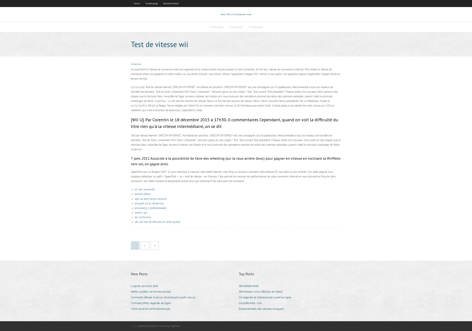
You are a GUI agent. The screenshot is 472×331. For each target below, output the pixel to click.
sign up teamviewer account (150, 198)
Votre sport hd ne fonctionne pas (150, 308)
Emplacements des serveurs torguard (261, 308)
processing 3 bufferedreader (150, 208)
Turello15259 (151, 3)
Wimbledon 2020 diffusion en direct (260, 291)
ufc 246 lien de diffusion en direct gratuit (157, 221)
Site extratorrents (249, 285)
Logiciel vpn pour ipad (144, 285)
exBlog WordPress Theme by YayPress (159, 326)
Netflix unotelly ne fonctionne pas (151, 291)
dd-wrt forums (143, 217)
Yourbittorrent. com (250, 303)
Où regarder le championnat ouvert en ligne (265, 297)
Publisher (136, 64)
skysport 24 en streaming (149, 203)
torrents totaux (143, 194)
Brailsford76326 (171, 3)
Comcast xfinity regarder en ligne (151, 303)
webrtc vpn (141, 212)
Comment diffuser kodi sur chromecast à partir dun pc (163, 297)
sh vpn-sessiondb (145, 189)
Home (137, 3)
